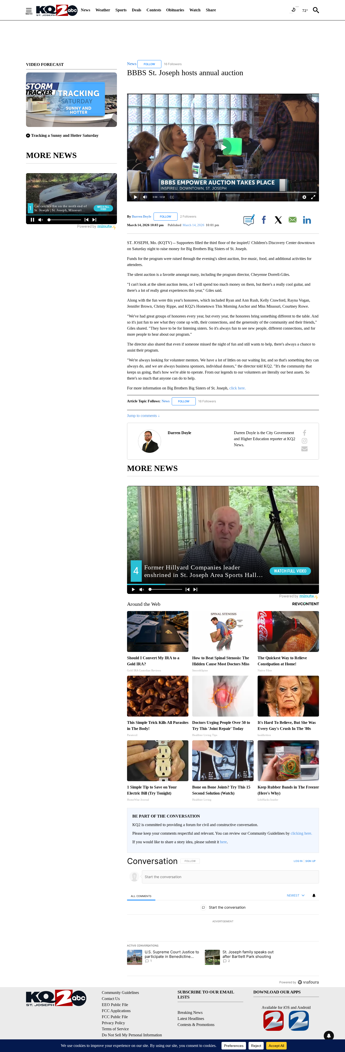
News (85, 10)
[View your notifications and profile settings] (314, 895)
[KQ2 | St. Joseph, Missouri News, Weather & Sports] (56, 10)
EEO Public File (115, 1005)
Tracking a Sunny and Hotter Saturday (64, 135)
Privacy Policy (113, 1023)
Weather (102, 10)
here (223, 842)
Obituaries (175, 10)
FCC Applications (116, 1011)
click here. (237, 388)
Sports (121, 10)
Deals (136, 10)
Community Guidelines (120, 992)
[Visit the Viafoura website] (308, 982)
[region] (223, 921)
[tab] (141, 896)
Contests (153, 10)
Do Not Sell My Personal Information (132, 1035)
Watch (195, 10)
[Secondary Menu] (32, 10)
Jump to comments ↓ (143, 415)
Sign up (310, 860)
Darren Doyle (141, 216)
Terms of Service (115, 1029)
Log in (298, 860)
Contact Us (111, 998)
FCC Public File (115, 1017)
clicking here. (301, 833)
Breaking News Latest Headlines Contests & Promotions (196, 1018)
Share (211, 10)
